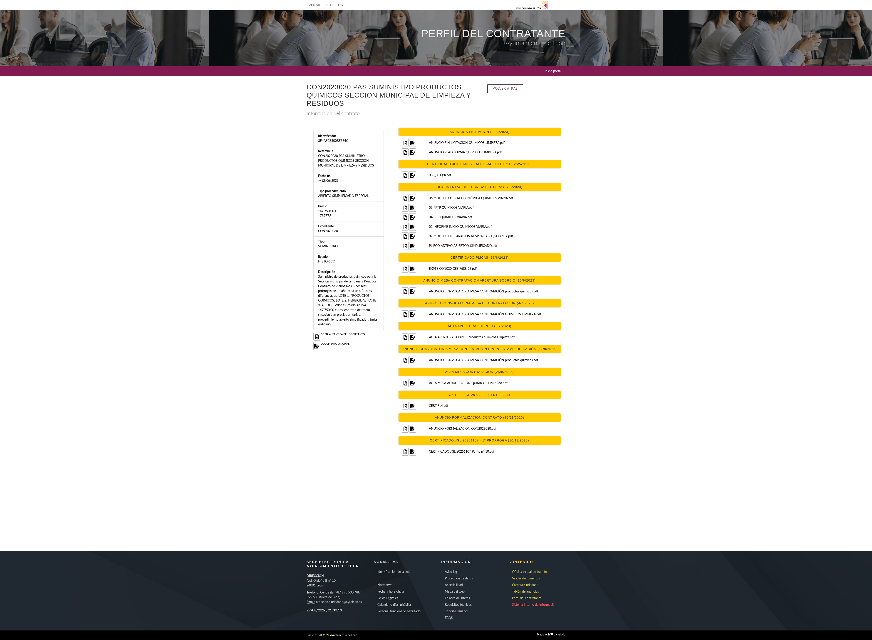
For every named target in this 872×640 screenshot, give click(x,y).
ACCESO (314, 5)
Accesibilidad (454, 585)
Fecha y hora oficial (390, 591)
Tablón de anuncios (525, 591)
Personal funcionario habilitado (399, 611)
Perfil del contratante (526, 598)
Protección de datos (459, 578)
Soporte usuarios (456, 611)
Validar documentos (526, 578)
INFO (329, 5)
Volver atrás (505, 88)
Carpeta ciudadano (525, 585)
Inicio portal (553, 71)
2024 (326, 635)
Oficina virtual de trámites (530, 572)
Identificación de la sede (394, 572)
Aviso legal (452, 572)
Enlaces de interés (457, 598)
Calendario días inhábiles (394, 604)
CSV (340, 5)
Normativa (384, 585)
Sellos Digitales (387, 598)
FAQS (449, 618)
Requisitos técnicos (458, 604)
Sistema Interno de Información (534, 604)
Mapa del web (455, 591)
